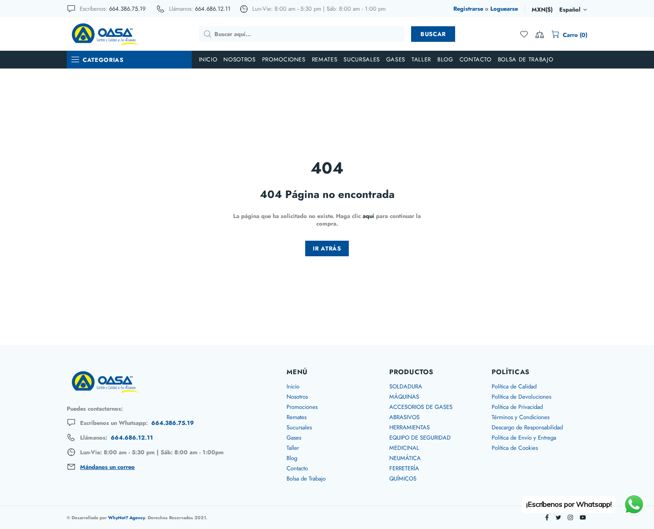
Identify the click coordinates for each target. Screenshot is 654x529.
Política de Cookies (515, 448)
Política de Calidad (514, 386)
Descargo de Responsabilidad (527, 427)
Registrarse (468, 8)
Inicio (293, 386)
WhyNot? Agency (126, 517)
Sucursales (299, 427)
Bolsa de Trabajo (306, 478)
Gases (294, 437)
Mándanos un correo (107, 467)
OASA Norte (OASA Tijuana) (105, 34)
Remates (297, 417)
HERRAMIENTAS (409, 427)
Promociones (302, 407)
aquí (368, 216)
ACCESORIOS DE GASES (420, 407)
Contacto (297, 468)
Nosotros (297, 396)
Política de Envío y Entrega (524, 437)
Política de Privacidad (517, 407)
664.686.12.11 (212, 8)
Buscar (433, 34)
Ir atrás (327, 248)
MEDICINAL (404, 448)
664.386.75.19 (127, 8)
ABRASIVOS (404, 417)
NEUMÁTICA (405, 458)
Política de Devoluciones (521, 396)
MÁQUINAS (404, 396)
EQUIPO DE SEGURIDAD (420, 437)
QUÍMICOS (402, 478)
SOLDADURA (405, 386)
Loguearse (504, 8)
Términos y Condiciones (520, 417)
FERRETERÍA (404, 468)
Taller (293, 448)
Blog (292, 458)
